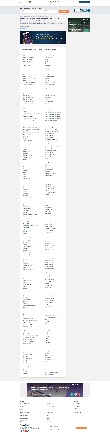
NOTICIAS (30, 4)
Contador (25, 244)
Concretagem (26, 210)
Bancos (24, 159)
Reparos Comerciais (49, 260)
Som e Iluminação (48, 313)
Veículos (48, 420)
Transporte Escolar (48, 346)
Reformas (47, 254)
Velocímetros (47, 357)
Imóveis (22, 421)
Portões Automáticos (49, 217)
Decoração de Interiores (28, 269)
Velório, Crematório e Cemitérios (51, 363)
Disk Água (25, 286)
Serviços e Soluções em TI (50, 298)
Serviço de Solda (48, 287)
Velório (46, 361)
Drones (24, 293)
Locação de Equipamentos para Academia (53, 116)
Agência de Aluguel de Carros (29, 53)
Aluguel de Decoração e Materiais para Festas (32, 69)
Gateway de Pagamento (49, 55)
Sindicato (46, 304)
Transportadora (48, 342)
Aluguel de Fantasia (27, 72)
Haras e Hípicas (48, 65)
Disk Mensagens (26, 292)
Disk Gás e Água (26, 290)
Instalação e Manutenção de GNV (51, 89)
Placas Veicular (48, 211)
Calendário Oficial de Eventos (26, 403)
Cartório (25, 191)
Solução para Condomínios (50, 308)
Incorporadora (47, 86)
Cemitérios (25, 195)
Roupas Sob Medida (49, 272)
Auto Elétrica (25, 145)
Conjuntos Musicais (27, 218)
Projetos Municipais (51, 411)
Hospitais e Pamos (24, 420)
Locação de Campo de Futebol (51, 105)
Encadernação (26, 311)
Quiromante (47, 234)
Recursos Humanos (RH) (49, 245)
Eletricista (25, 297)
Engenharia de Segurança (28, 316)
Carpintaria (25, 185)
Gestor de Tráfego (48, 57)
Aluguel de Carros (26, 67)
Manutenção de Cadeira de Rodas (51, 127)
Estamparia (25, 347)
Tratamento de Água (49, 349)
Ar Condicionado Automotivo (29, 86)
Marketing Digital (48, 162)
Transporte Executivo (49, 347)
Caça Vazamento (26, 178)
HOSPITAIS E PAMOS (81, 4)
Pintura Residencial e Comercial (51, 209)
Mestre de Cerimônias (49, 171)
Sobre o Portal (77, 406)
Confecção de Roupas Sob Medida (30, 214)
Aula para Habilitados (27, 140)
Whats (86, 30)
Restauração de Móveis (49, 268)
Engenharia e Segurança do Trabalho (30, 320)
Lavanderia (47, 99)
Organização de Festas (49, 190)
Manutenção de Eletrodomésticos (51, 129)
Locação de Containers (49, 107)
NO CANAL (46, 10)
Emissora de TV (26, 301)
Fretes (24, 369)
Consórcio (25, 229)
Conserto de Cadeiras (27, 219)
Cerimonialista (26, 199)
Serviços (32, 16)
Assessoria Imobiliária (27, 99)
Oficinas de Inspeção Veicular (50, 186)
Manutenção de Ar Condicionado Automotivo (54, 125)
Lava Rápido (47, 97)
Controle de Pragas (27, 246)
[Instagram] (24, 431)
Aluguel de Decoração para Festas (30, 70)
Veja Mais (22, 28)
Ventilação (47, 366)
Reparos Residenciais (49, 264)
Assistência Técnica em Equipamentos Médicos (32, 113)
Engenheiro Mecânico (27, 330)
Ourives (46, 196)
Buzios (24, 176)
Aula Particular (26, 142)
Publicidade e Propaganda (50, 228)
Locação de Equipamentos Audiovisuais (52, 110)
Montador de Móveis (49, 175)
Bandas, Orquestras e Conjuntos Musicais (31, 164)
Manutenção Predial (49, 152)
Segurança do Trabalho (49, 279)
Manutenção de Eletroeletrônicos (51, 131)
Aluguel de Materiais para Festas (29, 74)
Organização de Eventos (49, 188)
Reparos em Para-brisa (49, 262)
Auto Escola (25, 147)
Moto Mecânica (48, 177)
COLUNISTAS (36, 4)
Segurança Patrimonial (49, 281)
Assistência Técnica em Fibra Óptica (30, 118)
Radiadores (47, 236)
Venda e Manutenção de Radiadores (52, 365)
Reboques (47, 239)
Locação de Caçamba (49, 103)
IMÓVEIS (65, 4)
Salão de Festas (48, 273)
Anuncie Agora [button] (81, 428)
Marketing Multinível (49, 165)
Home (21, 16)
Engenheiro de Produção (28, 324)
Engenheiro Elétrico (27, 328)
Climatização (25, 202)
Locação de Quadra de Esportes (51, 120)
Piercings (46, 201)
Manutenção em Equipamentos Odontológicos (54, 146)
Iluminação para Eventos (49, 76)
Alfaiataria (25, 63)
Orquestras (47, 194)
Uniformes (47, 353)
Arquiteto (25, 89)
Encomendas (25, 314)
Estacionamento (26, 345)
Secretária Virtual (48, 277)
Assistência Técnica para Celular (29, 122)
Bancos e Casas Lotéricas (28, 161)
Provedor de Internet (49, 226)
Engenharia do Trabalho (28, 318)
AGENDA (41, 4)
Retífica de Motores (48, 270)
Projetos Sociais (50, 412)
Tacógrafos (47, 319)
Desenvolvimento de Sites (28, 276)
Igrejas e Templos (48, 74)
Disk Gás (25, 288)
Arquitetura (25, 91)
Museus (48, 403)
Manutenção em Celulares (50, 137)
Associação (25, 136)
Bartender (25, 166)
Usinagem (47, 355)
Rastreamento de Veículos (50, 237)
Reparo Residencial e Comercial (51, 258)
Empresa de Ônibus (27, 309)
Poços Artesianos (48, 213)
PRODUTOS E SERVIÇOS (49, 4)
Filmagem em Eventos (27, 358)
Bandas (24, 163)
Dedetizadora (26, 271)
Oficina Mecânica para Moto (50, 184)
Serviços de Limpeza (49, 289)
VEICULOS (70, 4)
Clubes (24, 204)
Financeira (25, 362)
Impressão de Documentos (50, 84)
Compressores (26, 206)
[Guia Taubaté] (54, 1)
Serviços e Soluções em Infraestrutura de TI (53, 296)
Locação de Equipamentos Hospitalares (52, 114)
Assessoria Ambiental (27, 93)
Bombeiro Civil (26, 170)
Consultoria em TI (26, 238)
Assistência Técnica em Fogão (29, 120)
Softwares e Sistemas (49, 306)
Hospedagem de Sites (49, 69)
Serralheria (47, 283)
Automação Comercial (27, 155)
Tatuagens (47, 325)
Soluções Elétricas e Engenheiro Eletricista (53, 311)
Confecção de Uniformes (28, 216)
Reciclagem (47, 241)
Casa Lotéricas (26, 193)
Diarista (24, 282)
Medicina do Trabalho (49, 167)
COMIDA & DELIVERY (58, 4)
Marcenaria (47, 160)
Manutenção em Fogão (49, 148)
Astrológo (25, 138)
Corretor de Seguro (27, 252)
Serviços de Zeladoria (49, 294)
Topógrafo (47, 336)
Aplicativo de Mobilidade (28, 84)
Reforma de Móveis (48, 251)
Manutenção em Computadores (51, 139)
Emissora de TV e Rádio (27, 303)
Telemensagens (48, 328)
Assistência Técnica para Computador (30, 123)
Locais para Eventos (49, 124)
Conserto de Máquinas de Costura (30, 225)
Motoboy (46, 179)
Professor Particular (49, 222)
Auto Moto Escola (26, 151)
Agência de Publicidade (27, 59)
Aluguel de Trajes (26, 76)
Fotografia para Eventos (28, 367)
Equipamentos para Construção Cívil (30, 335)
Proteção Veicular (48, 224)
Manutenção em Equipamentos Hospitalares (53, 143)
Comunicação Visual (27, 208)
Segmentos (49, 414)
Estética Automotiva (27, 348)
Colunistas (22, 408)
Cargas (24, 183)
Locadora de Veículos (49, 122)
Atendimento (77, 403)
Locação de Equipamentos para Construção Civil (54, 118)
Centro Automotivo (27, 197)
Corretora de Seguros (27, 254)
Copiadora (25, 248)
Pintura (46, 205)
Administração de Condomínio (29, 51)
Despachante (25, 278)
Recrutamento (47, 243)
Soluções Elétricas (48, 310)
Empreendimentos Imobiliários (29, 305)
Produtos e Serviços (51, 406)
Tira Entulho (47, 334)
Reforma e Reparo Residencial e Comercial (53, 253)
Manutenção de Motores (49, 135)
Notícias (48, 405)
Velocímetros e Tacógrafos (50, 359)
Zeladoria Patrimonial (49, 374)
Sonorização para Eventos (50, 315)
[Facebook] (21, 431)
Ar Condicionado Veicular (28, 88)
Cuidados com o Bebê (27, 265)
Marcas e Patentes (48, 158)
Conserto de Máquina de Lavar (29, 223)
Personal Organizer (48, 199)
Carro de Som (26, 187)
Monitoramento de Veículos (50, 173)
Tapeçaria (47, 321)
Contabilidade (26, 242)
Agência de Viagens (27, 61)
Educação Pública (24, 414)
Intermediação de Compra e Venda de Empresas (54, 93)
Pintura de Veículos (48, 207)
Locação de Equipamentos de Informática (53, 112)
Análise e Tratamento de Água (29, 82)
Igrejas (46, 72)
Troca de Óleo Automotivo (50, 351)
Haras (46, 63)
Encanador (25, 312)
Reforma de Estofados (49, 249)
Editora (24, 295)
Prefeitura (49, 409)
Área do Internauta (78, 412)
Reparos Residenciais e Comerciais (51, 266)
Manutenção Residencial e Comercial (52, 154)
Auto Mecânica (26, 149)
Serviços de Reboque (49, 291)
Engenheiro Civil (26, 322)
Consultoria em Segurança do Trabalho (31, 237)
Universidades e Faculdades (53, 417)
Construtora (25, 233)
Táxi (45, 327)
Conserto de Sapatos (27, 227)
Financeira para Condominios (29, 364)
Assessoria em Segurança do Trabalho (30, 97)
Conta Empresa (77, 411)
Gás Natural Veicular (49, 53)
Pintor (46, 203)
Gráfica (46, 59)
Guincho (46, 61)
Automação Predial (27, 157)
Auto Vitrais (25, 153)
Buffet (24, 174)
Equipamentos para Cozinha (28, 337)
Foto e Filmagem (26, 366)
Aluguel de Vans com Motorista (29, 78)
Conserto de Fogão (27, 221)
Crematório (25, 263)
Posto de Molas (48, 218)
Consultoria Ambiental (27, 235)
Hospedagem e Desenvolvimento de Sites (53, 70)
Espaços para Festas (27, 343)
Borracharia (25, 172)
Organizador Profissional (50, 192)
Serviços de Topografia (49, 292)
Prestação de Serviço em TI (50, 220)
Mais (89, 4)
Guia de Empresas (27, 16)
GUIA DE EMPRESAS (24, 4)
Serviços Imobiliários (49, 300)
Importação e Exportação (50, 82)
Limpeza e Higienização (49, 101)
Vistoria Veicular (48, 370)
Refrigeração (47, 256)
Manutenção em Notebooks (50, 150)
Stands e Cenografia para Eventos (51, 317)
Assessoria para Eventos (28, 103)
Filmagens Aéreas (26, 360)
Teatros (48, 415)
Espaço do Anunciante (25, 412)
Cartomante (25, 189)
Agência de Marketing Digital (28, 57)
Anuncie (84, 1)
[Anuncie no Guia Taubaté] (43, 37)
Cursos (21, 411)
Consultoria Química (27, 240)
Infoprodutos (47, 88)
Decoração (25, 267)
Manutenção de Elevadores (50, 133)
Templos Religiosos (48, 330)
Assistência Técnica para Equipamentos (31, 132)
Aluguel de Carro (26, 65)
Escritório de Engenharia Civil (29, 341)
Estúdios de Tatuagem (27, 354)
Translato (46, 340)
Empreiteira (25, 307)
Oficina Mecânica (48, 182)
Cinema (22, 406)
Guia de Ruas (23, 417)
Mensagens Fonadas (49, 169)
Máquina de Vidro (48, 156)
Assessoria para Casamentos (28, 101)
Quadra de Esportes (49, 230)
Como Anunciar (77, 405)
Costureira (25, 257)
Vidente (46, 368)
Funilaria (25, 373)
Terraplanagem (48, 332)
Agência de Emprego (27, 55)
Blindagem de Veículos (27, 168)
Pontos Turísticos (50, 408)
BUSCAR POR (22, 10)
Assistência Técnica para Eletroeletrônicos (31, 127)
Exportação (25, 356)
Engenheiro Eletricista (27, 326)
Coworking (25, 261)
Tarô (46, 323)
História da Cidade (24, 418)
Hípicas (46, 67)
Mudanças (47, 180)
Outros (46, 198)
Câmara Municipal (24, 405)
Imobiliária (47, 78)
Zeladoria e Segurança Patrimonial (51, 372)
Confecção (25, 212)
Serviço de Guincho (48, 285)
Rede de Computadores (49, 247)
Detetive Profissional (27, 280)
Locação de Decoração (49, 108)
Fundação (25, 371)
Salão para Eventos (48, 275)
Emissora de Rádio (27, 299)
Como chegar (23, 409)
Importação (47, 80)
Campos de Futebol (27, 182)
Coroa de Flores (26, 250)
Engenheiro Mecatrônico (28, 331)
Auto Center (25, 144)
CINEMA (74, 4)
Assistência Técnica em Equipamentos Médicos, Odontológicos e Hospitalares (32, 115)
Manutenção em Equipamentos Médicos (53, 144)
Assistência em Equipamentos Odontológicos (32, 105)
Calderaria (25, 180)
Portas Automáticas (48, 215)
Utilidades (49, 418)
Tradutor (46, 338)
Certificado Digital (26, 201)
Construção (25, 231)
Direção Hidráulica (27, 284)
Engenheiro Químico (27, 333)
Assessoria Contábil (27, 95)
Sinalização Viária (48, 302)
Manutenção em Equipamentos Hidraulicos (53, 141)
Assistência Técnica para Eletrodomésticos (31, 125)
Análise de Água (26, 80)
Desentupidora (26, 274)
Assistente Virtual (26, 134)
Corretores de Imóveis (27, 256)
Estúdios (25, 352)
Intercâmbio (47, 91)
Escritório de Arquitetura (28, 339)
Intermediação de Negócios (50, 95)
